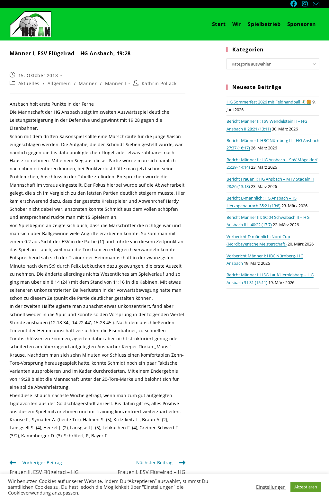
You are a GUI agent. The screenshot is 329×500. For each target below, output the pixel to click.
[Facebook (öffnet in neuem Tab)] (294, 4)
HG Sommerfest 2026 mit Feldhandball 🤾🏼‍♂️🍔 (269, 102)
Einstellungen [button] (271, 487)
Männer (88, 83)
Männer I (115, 83)
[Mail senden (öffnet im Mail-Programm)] (315, 4)
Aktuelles (29, 83)
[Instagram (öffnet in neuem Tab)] (305, 4)
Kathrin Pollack (159, 83)
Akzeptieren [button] (305, 487)
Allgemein (59, 83)
